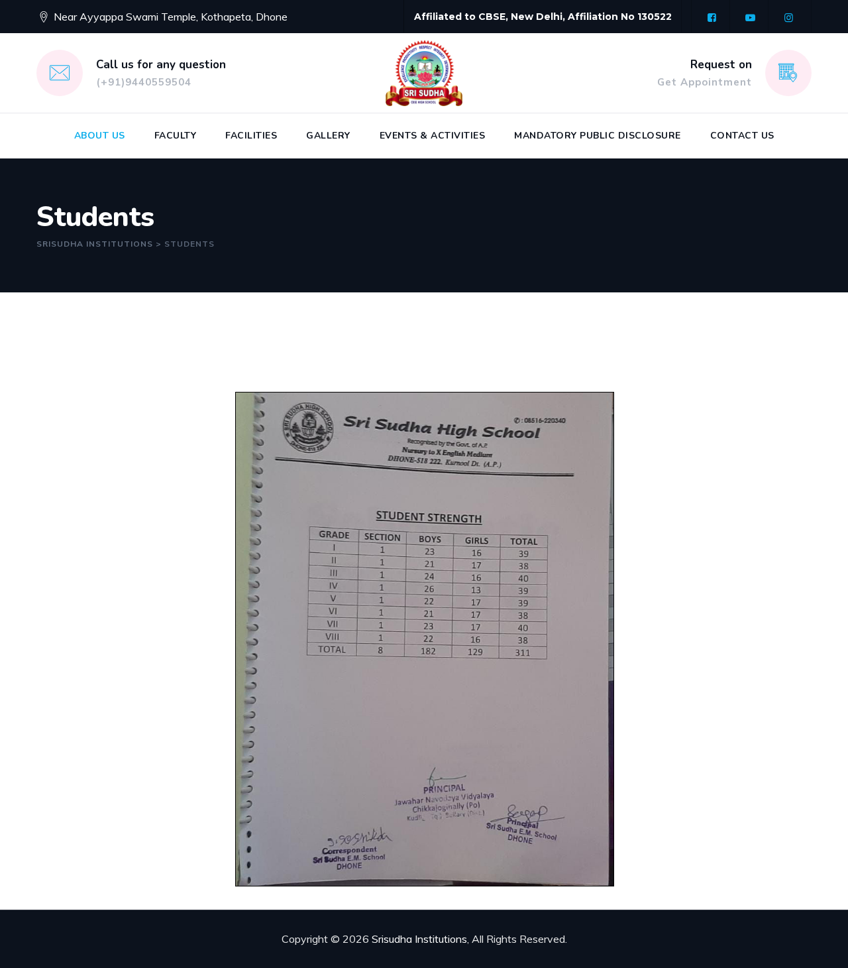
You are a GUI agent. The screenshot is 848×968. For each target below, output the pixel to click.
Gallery (328, 135)
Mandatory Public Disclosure (597, 135)
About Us (99, 135)
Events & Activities (433, 135)
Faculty (175, 135)
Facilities (251, 135)
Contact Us (742, 135)
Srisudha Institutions (419, 938)
